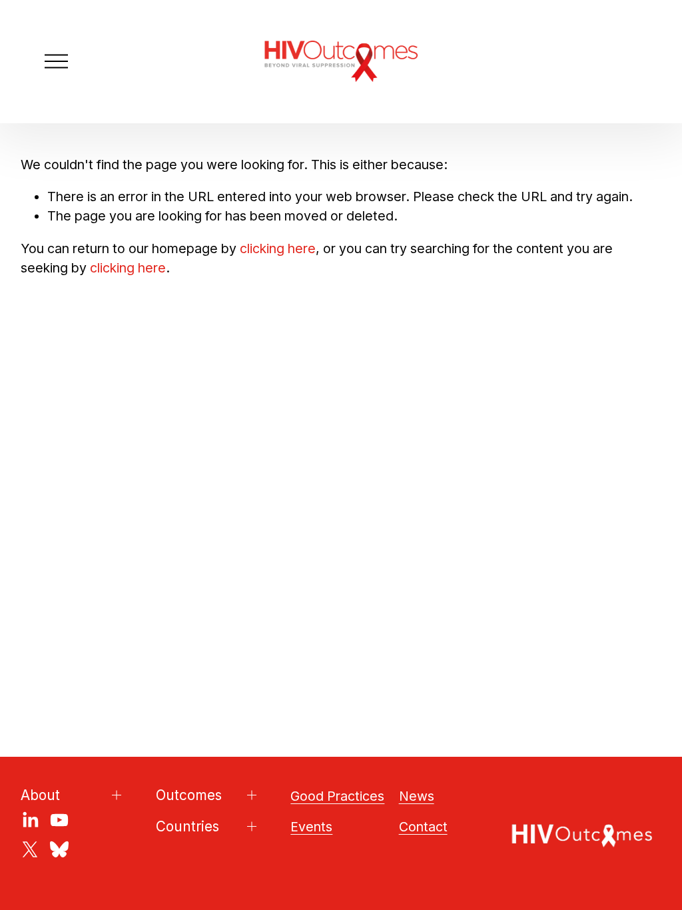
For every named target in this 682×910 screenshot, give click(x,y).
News (416, 796)
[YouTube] (59, 820)
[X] (30, 849)
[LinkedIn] (30, 820)
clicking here (278, 248)
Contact (423, 827)
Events (311, 827)
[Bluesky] (59, 849)
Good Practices (337, 796)
